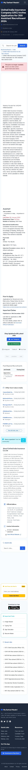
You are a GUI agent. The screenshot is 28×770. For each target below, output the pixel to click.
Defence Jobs (5, 736)
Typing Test (8, 625)
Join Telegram (15, 339)
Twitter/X (14, 349)
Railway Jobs (5, 739)
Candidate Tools (19, 733)
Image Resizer (9, 621)
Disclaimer (24, 766)
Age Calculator (9, 629)
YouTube (23, 349)
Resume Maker (9, 633)
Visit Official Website (13, 534)
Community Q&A (20, 739)
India (14, 49)
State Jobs (4, 731)
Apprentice (7, 373)
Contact (12, 766)
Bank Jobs (4, 733)
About (6, 766)
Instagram (7, 349)
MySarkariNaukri (6, 49)
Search (22, 46)
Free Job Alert (19, 731)
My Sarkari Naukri (11, 2)
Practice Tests (19, 736)
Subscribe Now (14, 595)
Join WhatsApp (15, 344)
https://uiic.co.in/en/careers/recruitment (14, 307)
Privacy (18, 766)
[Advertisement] (14, 89)
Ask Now (23, 440)
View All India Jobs (13, 430)
